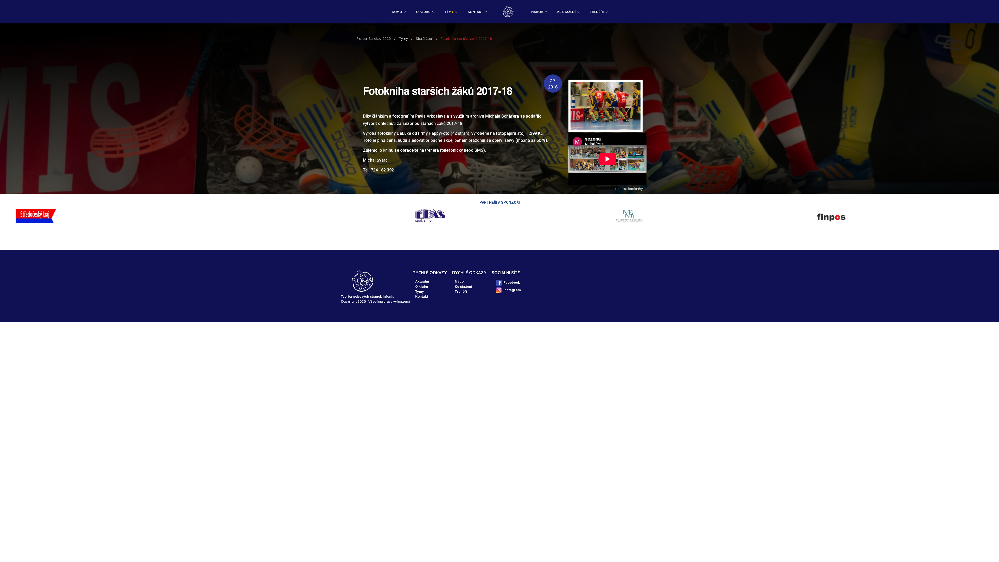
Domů (397, 12)
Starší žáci (424, 38)
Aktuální (422, 281)
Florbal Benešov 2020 (373, 38)
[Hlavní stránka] (509, 12)
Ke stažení (566, 12)
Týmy (449, 12)
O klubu (423, 12)
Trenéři (597, 12)
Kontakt (475, 12)
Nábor (537, 12)
